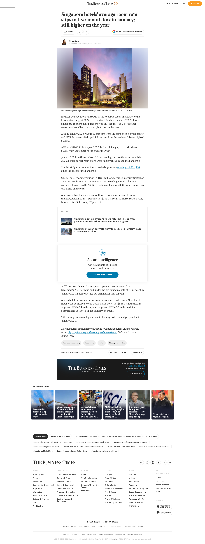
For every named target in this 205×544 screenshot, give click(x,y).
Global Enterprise (163, 488)
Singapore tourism (117, 343)
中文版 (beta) (134, 506)
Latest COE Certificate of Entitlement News (130, 442)
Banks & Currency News (60, 436)
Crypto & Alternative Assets (90, 486)
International (38, 492)
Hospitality (89, 343)
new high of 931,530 (128, 167)
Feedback (137, 352)
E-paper (132, 474)
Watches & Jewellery (114, 488)
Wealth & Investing (89, 478)
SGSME (158, 492)
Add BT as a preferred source (129, 31)
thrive (158, 478)
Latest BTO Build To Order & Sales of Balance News (83, 446)
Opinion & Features (41, 499)
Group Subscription (137, 492)
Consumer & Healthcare (67, 495)
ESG (34, 502)
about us (66, 534)
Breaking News (39, 474)
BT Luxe (108, 495)
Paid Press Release (137, 495)
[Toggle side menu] (5, 3)
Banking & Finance (64, 478)
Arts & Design (110, 492)
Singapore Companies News (86, 436)
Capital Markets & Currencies (64, 500)
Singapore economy (71, 343)
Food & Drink (110, 478)
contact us (75, 534)
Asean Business (162, 485)
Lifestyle (108, 474)
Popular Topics (41, 436)
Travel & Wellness (112, 499)
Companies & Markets (66, 474)
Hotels (101, 343)
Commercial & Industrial (43, 485)
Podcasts (133, 485)
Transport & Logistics (66, 492)
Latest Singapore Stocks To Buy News (72, 451)
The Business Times (86, 526)
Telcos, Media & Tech (66, 488)
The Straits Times (69, 526)
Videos (132, 478)
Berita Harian (117, 526)
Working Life (38, 506)
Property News (151, 436)
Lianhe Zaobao (103, 526)
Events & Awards (136, 502)
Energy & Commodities (66, 485)
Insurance (85, 490)
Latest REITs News (133, 436)
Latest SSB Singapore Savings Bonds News (92, 442)
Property (36, 478)
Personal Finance (88, 481)
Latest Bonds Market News (43, 451)
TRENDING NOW (40, 386)
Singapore (37, 488)
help (83, 534)
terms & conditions (106, 534)
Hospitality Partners (113, 502)
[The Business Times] (100, 3)
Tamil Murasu (129, 526)
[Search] (8, 3)
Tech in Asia (161, 481)
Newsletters (134, 481)
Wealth (84, 474)
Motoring (109, 481)
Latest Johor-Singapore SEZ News (46, 446)
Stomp (140, 526)
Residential (37, 481)
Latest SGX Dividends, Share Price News (154, 446)
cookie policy (120, 534)
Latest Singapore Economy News (104, 451)
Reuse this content (118, 352)
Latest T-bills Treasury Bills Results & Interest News (52, 442)
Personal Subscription (138, 488)
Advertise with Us (136, 499)
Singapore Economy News (111, 436)
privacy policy (92, 534)
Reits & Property (64, 481)
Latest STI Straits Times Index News (121, 446)
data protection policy (134, 534)
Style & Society (111, 485)
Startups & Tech (40, 495)
